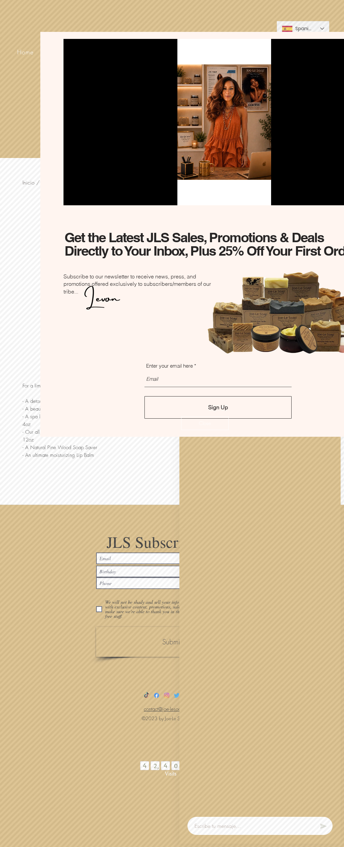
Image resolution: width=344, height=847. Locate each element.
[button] (205, 423)
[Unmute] (83, 196)
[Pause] (72, 196)
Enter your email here (169, 365)
